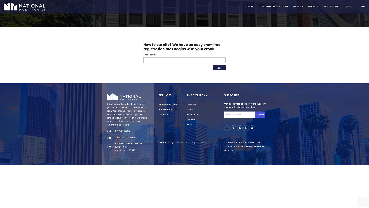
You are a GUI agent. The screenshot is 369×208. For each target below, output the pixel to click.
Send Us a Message (125, 137)
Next (219, 67)
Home (163, 142)
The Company (330, 6)
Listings (248, 6)
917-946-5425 (122, 131)
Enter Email (149, 54)
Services (298, 6)
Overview (191, 104)
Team (190, 109)
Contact (348, 6)
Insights (313, 6)
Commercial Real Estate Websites (240, 146)
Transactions (182, 142)
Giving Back (193, 114)
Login (362, 6)
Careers (191, 119)
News (189, 124)
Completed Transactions (273, 6)
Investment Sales (168, 104)
